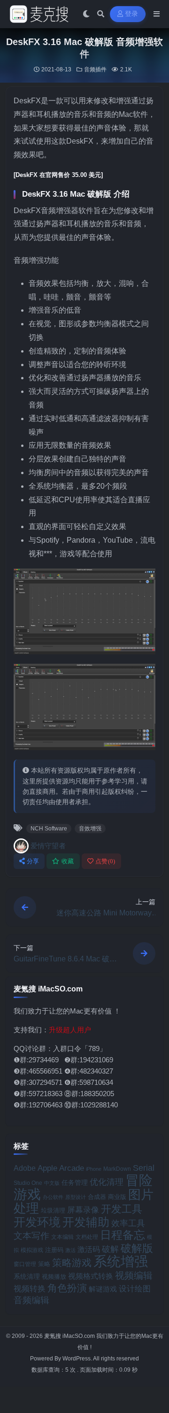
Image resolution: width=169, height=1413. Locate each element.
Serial (143, 1168)
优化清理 (106, 1182)
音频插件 (95, 69)
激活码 (88, 1249)
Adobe (25, 1168)
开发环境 (37, 1222)
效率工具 (128, 1223)
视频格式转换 (90, 1276)
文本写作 (31, 1236)
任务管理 (74, 1182)
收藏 (67, 861)
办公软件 (53, 1197)
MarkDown (117, 1169)
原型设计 (75, 1197)
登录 (131, 13)
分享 (33, 861)
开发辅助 (85, 1222)
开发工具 (121, 1209)
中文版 (52, 1183)
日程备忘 (122, 1235)
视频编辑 (134, 1275)
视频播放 (54, 1276)
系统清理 (27, 1276)
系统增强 (120, 1261)
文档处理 (87, 1237)
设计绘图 (135, 1288)
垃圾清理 (53, 1210)
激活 (70, 1250)
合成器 (97, 1196)
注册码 (54, 1249)
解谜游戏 (103, 1289)
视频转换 (30, 1288)
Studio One (28, 1183)
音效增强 (90, 828)
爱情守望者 (48, 846)
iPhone (93, 1169)
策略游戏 (72, 1262)
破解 (110, 1249)
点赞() (105, 861)
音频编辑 (31, 1300)
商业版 (117, 1196)
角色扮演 (67, 1287)
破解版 (137, 1248)
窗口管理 (25, 1264)
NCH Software (49, 828)
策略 (44, 1264)
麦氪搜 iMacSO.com (70, 1336)
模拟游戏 (32, 1250)
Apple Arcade (61, 1168)
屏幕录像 (83, 1210)
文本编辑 (62, 1237)
